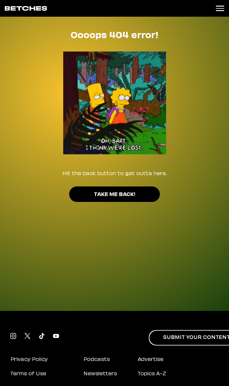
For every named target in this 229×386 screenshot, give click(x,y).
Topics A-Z (152, 374)
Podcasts (96, 359)
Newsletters (100, 374)
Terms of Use (28, 374)
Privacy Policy (29, 359)
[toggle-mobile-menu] (220, 8)
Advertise (150, 359)
